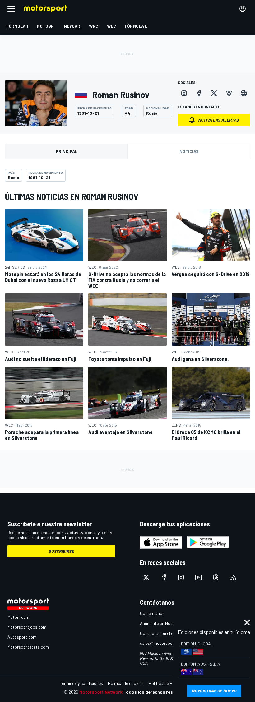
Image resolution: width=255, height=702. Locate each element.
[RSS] (233, 577)
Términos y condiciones (81, 683)
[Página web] (244, 93)
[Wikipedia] (229, 93)
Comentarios (152, 613)
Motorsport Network (101, 692)
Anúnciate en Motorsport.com (168, 623)
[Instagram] (184, 93)
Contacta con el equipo (162, 633)
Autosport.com (21, 637)
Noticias (189, 151)
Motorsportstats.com (28, 646)
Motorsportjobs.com (26, 627)
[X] (214, 93)
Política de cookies (126, 683)
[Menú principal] (11, 9)
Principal (66, 151)
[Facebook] (199, 93)
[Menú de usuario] (242, 8)
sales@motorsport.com (162, 643)
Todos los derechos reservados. (157, 692)
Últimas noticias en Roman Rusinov (71, 196)
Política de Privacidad (169, 683)
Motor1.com (18, 617)
